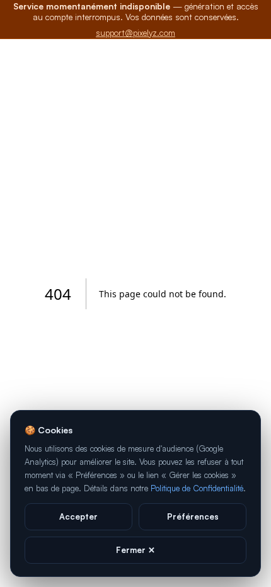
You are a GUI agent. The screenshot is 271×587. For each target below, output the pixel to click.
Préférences (193, 516)
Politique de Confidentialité (197, 488)
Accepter (78, 516)
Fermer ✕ (135, 550)
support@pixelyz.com (135, 32)
